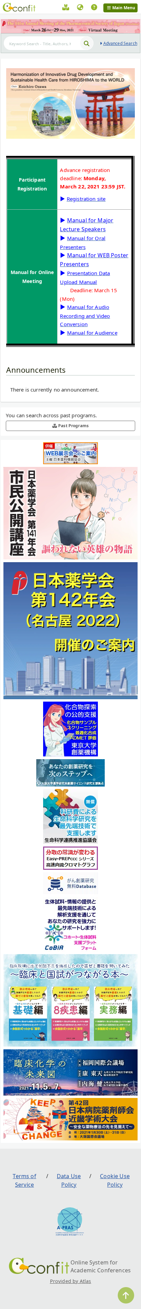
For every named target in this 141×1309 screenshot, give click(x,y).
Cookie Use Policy (115, 1180)
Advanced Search (120, 43)
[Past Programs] (66, 8)
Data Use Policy (69, 1180)
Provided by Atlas (70, 1281)
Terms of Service (24, 1180)
